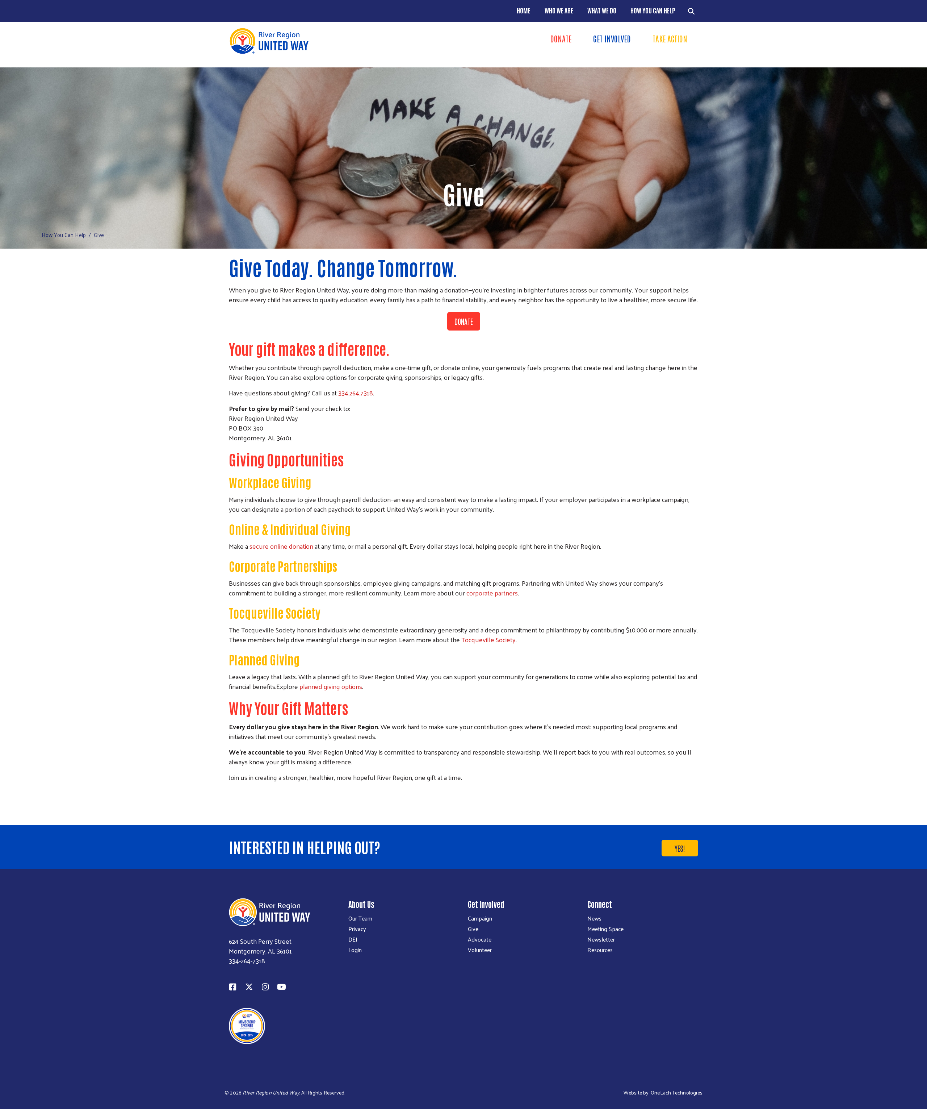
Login (355, 950)
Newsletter (601, 939)
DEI (352, 939)
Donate (560, 38)
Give (473, 929)
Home (523, 10)
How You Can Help (652, 10)
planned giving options (330, 686)
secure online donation (281, 546)
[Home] (344, 41)
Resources (600, 950)
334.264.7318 (355, 393)
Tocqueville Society (488, 639)
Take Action (670, 38)
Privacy (357, 929)
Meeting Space (605, 929)
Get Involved (612, 38)
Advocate (479, 939)
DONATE (463, 321)
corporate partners (492, 593)
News (594, 918)
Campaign (480, 918)
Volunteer (480, 950)
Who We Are (559, 10)
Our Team (360, 918)
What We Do (601, 10)
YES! (680, 848)
